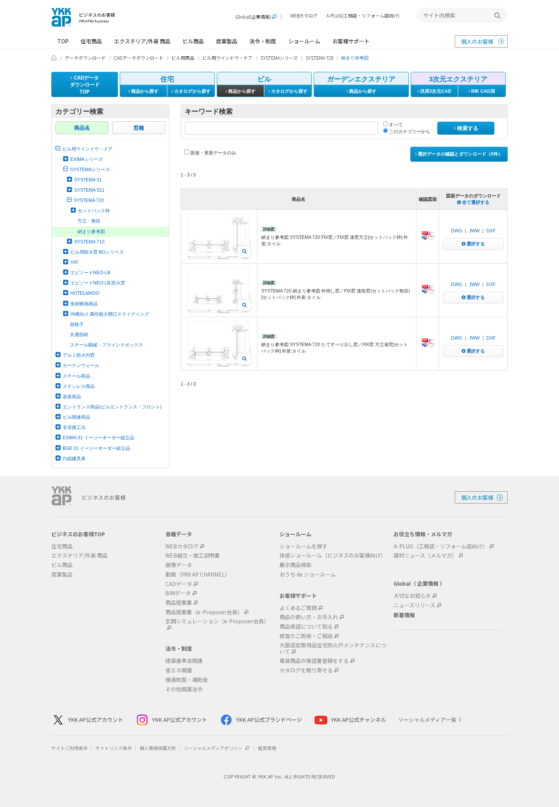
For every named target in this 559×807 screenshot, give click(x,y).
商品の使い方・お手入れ (309, 617)
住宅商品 (91, 41)
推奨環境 (267, 748)
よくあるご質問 (298, 608)
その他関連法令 (184, 689)
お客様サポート (351, 41)
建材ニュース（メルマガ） (425, 555)
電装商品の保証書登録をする (314, 661)
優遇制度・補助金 (186, 680)
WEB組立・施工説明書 (192, 555)
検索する (467, 128)
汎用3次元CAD (435, 91)
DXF (490, 231)
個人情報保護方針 (158, 748)
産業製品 (226, 41)
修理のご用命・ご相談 (306, 636)
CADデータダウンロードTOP (85, 85)
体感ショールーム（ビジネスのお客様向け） (333, 555)
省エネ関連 (178, 670)
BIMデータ (178, 593)
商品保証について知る (306, 626)
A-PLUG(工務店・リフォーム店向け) (363, 15)
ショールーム (304, 41)
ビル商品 (193, 41)
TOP (62, 41)
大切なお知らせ (412, 596)
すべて (395, 124)
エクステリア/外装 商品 (142, 41)
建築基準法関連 (184, 661)
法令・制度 (262, 41)
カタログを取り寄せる (306, 670)
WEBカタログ (304, 15)
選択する (475, 243)
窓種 (138, 128)
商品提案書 (178, 602)
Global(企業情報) (253, 16)
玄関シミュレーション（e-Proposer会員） (217, 621)
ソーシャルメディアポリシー (214, 748)
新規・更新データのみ (212, 153)
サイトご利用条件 (69, 748)
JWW (474, 231)
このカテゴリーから (409, 131)
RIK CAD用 (482, 91)
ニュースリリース (414, 605)
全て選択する (475, 202)
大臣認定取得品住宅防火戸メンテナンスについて (333, 648)
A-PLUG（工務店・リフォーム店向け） (441, 546)
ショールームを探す (303, 546)
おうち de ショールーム (308, 574)
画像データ (178, 565)
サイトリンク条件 (113, 748)
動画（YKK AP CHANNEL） (197, 574)
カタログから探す (192, 91)
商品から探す (144, 91)
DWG (456, 231)
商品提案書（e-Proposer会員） (204, 612)
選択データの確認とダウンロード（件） (460, 154)
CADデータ (178, 584)
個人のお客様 (477, 41)
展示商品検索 (295, 565)
